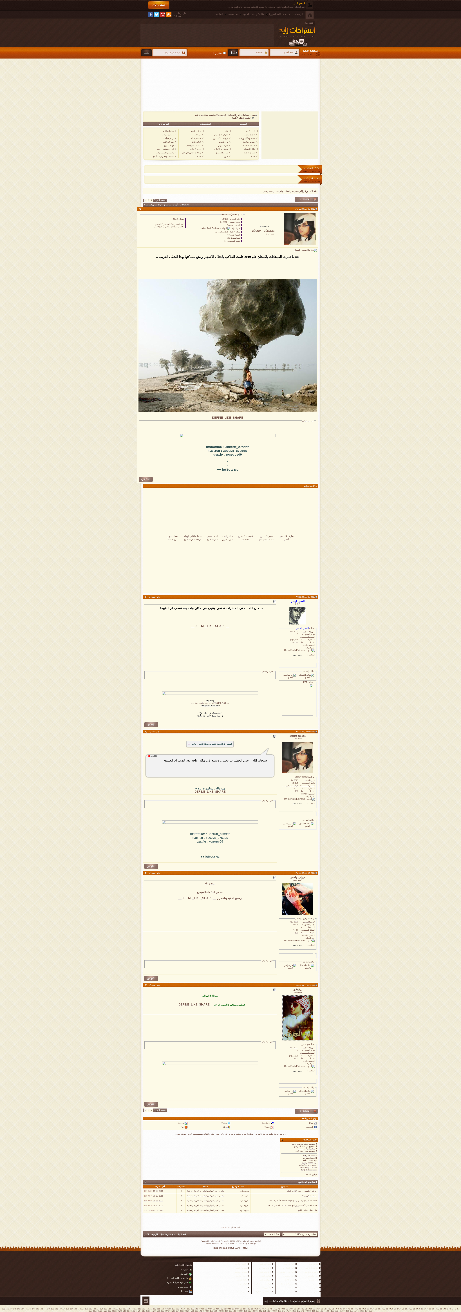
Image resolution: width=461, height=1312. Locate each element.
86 (238, 1309)
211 (151, 1311)
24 (406, 1309)
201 (189, 1311)
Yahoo (267, 1127)
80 (255, 1309)
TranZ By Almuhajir (247, 1243)
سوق (226, 156)
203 (181, 1311)
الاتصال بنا (182, 1234)
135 (67, 1309)
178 (276, 1311)
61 (306, 1309)
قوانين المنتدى (311, 1174)
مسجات (197, 134)
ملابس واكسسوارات (165, 152)
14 (433, 1309)
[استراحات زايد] (301, 33)
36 (373, 1309)
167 (317, 1311)
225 (98, 1311)
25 (403, 1309)
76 (265, 1309)
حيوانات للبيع (168, 142)
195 (211, 1311)
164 (328, 1311)
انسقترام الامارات (220, 149)
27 (398, 1309)
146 (26, 1309)
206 (170, 1311)
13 (436, 1309)
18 (422, 1309)
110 (162, 1309)
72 (276, 1309)
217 (128, 1311)
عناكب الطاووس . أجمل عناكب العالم (302, 1191)
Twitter (224, 1123)
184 (253, 1311)
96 (211, 1309)
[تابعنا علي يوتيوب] (163, 14)
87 (236, 1309)
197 (204, 1311)
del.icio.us (266, 1123)
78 (260, 1309)
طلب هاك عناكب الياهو (307, 1210)
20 (417, 1309)
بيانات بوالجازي (307, 1044)
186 (245, 1311)
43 (354, 1309)
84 (244, 1309)
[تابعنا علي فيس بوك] (150, 14)
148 (18, 1309)
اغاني (226, 131)
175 (287, 1311)
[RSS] (169, 14)
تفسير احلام (196, 138)
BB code (311, 1156)
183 (257, 1311)
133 (75, 1309)
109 (166, 1309)
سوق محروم (227, 539)
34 (379, 1309)
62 (303, 1309)
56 (319, 1309)
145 (30, 1309)
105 (181, 1309)
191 (226, 1311)
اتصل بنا (219, 14)
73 (273, 1309)
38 (368, 1309)
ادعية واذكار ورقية (247, 138)
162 (336, 1311)
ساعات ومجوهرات (262, 1291)
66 (292, 1309)
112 (154, 1309)
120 (124, 1309)
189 (234, 1311)
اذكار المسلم (249, 149)
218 (124, 1311)
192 (223, 1311)
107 (173, 1309)
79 (257, 1309)
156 (359, 1311)
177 (279, 1311)
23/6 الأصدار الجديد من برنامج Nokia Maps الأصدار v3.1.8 (293, 1200)
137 (60, 1309)
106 (177, 1309)
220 (117, 1311)
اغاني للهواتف (312, 1291)
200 (192, 1311)
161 (340, 1311)
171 (302, 1311)
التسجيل (243, 124)
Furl (182, 1127)
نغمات (252, 156)
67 (290, 1309)
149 (14, 1309)
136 (64, 1309)
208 (162, 1311)
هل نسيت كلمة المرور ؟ (279, 14)
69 (284, 1309)
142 (41, 1309)
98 (206, 1309)
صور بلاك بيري (222, 152)
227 (90, 1311)
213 (143, 1311)
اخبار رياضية (227, 536)
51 (333, 1309)
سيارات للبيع (168, 131)
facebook (309, 1127)
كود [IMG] (312, 1160)
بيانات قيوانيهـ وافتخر (305, 918)
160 (344, 1311)
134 (71, 1309)
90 (228, 1309)
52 (330, 1309)
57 (317, 1309)
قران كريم (250, 131)
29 (392, 1309)
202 (185, 1311)
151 (7, 1309)
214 (139, 1311)
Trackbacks (309, 1165)
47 (344, 1309)
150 (11, 1309)
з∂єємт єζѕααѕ (263, 230)
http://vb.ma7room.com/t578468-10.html (210, 703)
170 (306, 1311)
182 (260, 1311)
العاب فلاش (196, 142)
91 (225, 1309)
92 (222, 1309)
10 (444, 1309)
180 (268, 1311)
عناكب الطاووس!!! (309, 1196)
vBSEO (231, 1243)
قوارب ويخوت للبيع (165, 149)
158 (351, 1311)
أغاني (286, 539)
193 (219, 1311)
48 (341, 1309)
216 (132, 1311)
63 (300, 1309)
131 (82, 1309)
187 (241, 1311)
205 (173, 1311)
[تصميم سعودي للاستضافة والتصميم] (145, 1301)
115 (143, 1309)
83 (246, 1309)
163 (332, 1311)
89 (230, 1309)
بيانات (240, 214)
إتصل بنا (184, 1291)
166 (321, 1311)
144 (33, 1309)
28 (395, 1309)
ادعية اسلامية (241, 1276)
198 (200, 1311)
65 (295, 1309)
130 (86, 1309)
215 (136, 1311)
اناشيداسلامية (249, 134)
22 (411, 1309)
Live (225, 1127)
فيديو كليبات (195, 149)
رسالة (178, 219)
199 (196, 1311)
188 (238, 1311)
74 (271, 1309)
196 (207, 1311)
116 (139, 1309)
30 (390, 1309)
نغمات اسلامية (249, 145)
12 (438, 1309)
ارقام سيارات (168, 134)
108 (169, 1309)
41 (360, 1309)
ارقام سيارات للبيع (192, 539)
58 (314, 1309)
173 (294, 1311)
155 (362, 1311)
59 (311, 1309)
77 (263, 1309)
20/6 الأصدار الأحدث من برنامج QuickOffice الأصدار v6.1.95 (292, 1205)
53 (327, 1309)
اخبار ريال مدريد (287, 1272)
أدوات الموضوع (171, 204)
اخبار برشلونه (289, 1276)
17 (425, 1309)
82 (249, 1309)
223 (105, 1311)
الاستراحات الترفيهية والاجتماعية (223, 115)
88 (233, 1309)
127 (98, 1309)
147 (22, 1309)
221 (113, 1311)
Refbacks (310, 1170)
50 (336, 1309)
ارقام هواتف (169, 138)
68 (287, 1309)
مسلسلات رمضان (266, 539)
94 (217, 1309)
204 (177, 1311)
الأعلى (146, 1234)
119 (128, 1309)
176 (283, 1311)
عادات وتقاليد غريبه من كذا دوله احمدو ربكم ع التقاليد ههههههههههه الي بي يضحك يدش (211, 1134)
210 (154, 1311)
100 (200, 1309)
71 (279, 1309)
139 (52, 1309)
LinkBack (184, 204)
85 (241, 1309)
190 (230, 1311)
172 (298, 1311)
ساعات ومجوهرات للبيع (163, 156)
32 (384, 1309)
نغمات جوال (172, 536)
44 (352, 1309)
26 (400, 1309)
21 (414, 1309)
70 (282, 1309)
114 (147, 1309)
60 (309, 1309)
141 (45, 1309)
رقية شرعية (241, 1280)
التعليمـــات (205, 124)
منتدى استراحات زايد (246, 115)
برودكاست (223, 142)
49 (338, 1309)
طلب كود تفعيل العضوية (253, 14)
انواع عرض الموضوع (153, 204)
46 (346, 1309)
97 (209, 1309)
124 (109, 1309)
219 (120, 1311)
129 (90, 1309)
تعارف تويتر (223, 145)
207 (166, 1311)
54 (325, 1309)
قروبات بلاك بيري (220, 138)
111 (158, 1309)
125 (105, 1309)
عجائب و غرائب (201, 115)
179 (272, 1311)
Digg (311, 1123)
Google (181, 1123)
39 (365, 1309)
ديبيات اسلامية (249, 142)
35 (376, 1309)
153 (370, 1311)
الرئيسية (299, 14)
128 (94, 1309)
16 (427, 1309)
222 (109, 1311)
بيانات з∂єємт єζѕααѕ (304, 777)
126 (101, 1309)
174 (291, 1311)
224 (102, 1311)
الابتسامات (312, 1158)
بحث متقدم (233, 14)
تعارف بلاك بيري (221, 134)
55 (322, 1309)
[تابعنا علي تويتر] (157, 14)
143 (37, 1309)
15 (430, 1309)
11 (441, 1309)
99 (203, 1309)
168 (313, 1311)
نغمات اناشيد (249, 152)
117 (135, 1309)
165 (325, 1311)
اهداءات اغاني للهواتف (191, 152)
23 (409, 1309)
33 (382, 1309)
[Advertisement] (207, 34)
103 (188, 1309)
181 (264, 1311)
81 (252, 1309)
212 (147, 1311)
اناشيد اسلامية (241, 1264)
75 (268, 1309)
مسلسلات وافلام (194, 145)
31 (387, 1309)
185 (249, 1311)
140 (48, 1309)
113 (151, 1309)
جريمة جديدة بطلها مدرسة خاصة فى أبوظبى (266, 1134)
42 (357, 1309)
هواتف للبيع (169, 145)
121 (120, 1309)
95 (214, 1309)
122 (116, 1309)
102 (192, 1309)
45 (349, 1309)
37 (371, 1309)
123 (113, 1309)
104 (185, 1309)
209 (158, 1311)
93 (219, 1309)
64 (298, 1309)
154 (366, 1311)
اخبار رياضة (196, 131)
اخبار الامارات (289, 1268)
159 (347, 1311)
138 (56, 1309)
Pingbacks (309, 1167)
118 (132, 1309)
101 (196, 1309)
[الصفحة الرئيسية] (309, 15)
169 (310, 1311)
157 (355, 1311)
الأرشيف (154, 1234)
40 (363, 1309)
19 (419, 1309)
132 (79, 1309)
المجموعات (163, 124)
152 (3, 1309)
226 (94, 1311)
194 (215, 1311)
